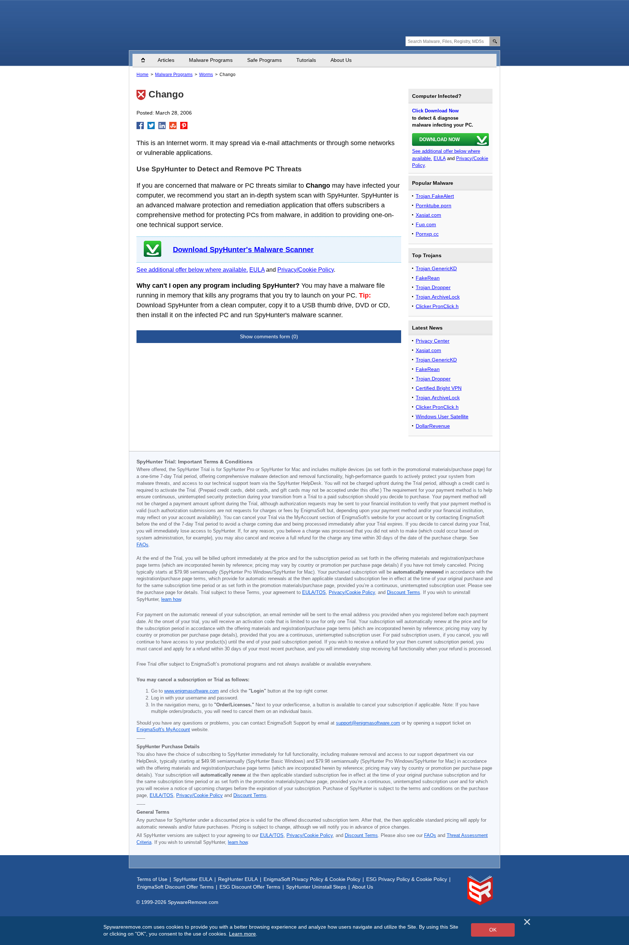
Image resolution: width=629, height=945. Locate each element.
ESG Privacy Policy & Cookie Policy (406, 879)
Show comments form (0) (269, 336)
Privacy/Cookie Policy (305, 270)
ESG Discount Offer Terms (249, 887)
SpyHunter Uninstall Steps (316, 887)
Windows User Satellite (442, 416)
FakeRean (428, 278)
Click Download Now (435, 110)
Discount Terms (403, 592)
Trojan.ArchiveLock (438, 297)
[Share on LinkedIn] (162, 125)
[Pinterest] (183, 125)
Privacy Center (433, 341)
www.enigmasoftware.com (191, 691)
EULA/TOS (314, 592)
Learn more (242, 934)
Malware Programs (211, 60)
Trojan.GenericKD (436, 268)
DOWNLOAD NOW (439, 139)
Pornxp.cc (427, 234)
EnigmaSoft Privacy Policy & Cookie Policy (312, 879)
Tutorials (306, 60)
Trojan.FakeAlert (435, 196)
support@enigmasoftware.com (368, 723)
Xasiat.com (428, 215)
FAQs (143, 544)
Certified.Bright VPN (439, 388)
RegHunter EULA (238, 879)
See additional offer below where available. (192, 270)
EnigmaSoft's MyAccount (163, 729)
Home (146, 60)
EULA (257, 270)
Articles (166, 60)
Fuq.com (426, 224)
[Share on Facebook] (140, 125)
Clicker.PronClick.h (437, 306)
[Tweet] (151, 125)
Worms (206, 74)
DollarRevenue (433, 426)
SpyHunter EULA (192, 879)
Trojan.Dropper (433, 287)
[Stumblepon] (173, 125)
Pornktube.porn (433, 205)
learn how (171, 599)
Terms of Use (152, 879)
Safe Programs (264, 60)
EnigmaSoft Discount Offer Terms (175, 887)
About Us (341, 60)
